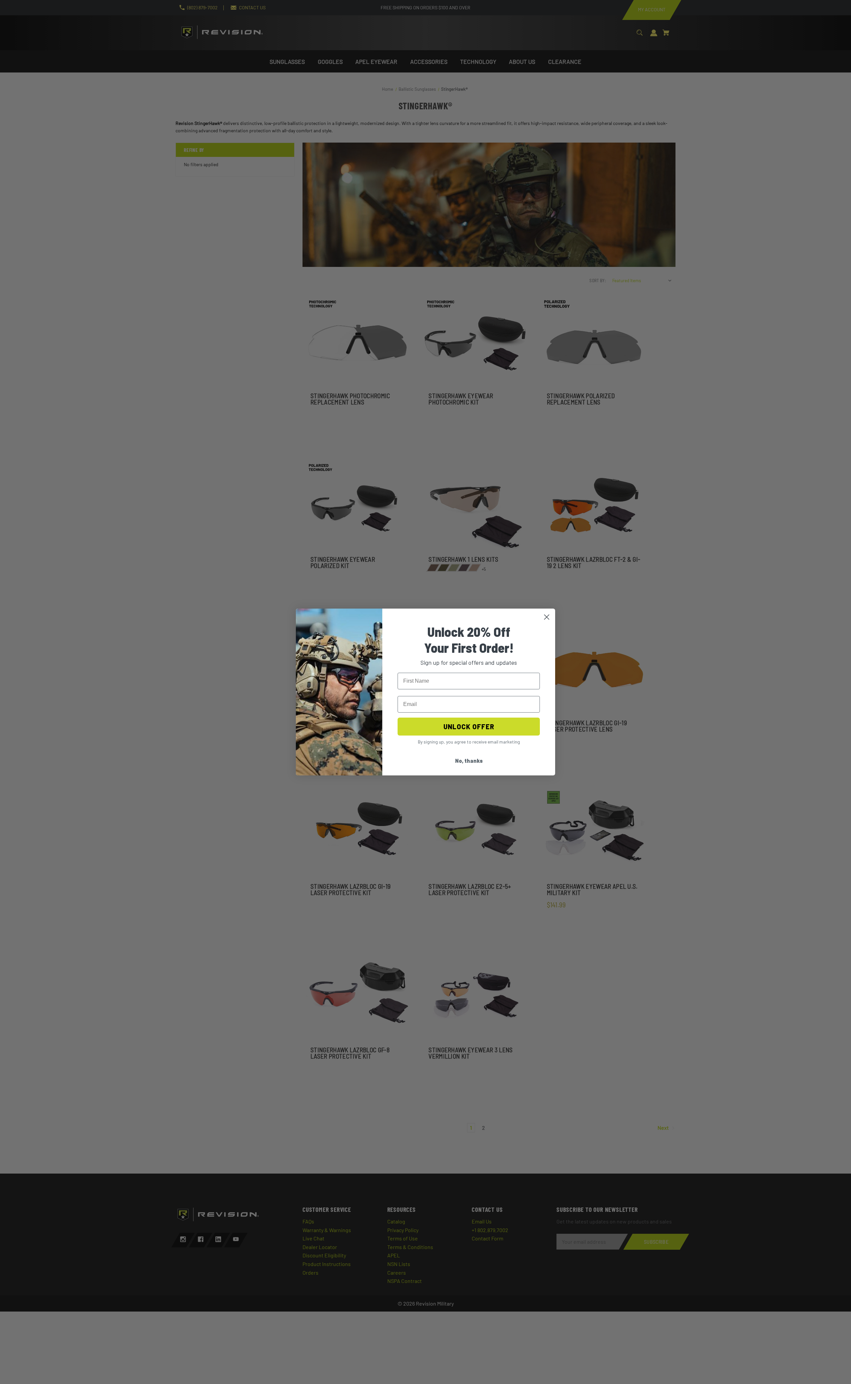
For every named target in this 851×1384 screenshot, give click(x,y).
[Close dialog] (546, 617)
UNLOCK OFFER (468, 727)
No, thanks (469, 760)
